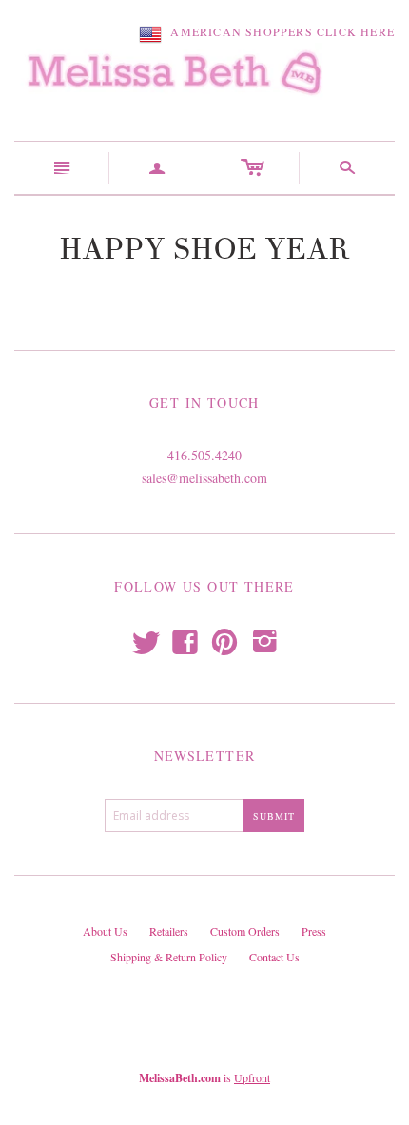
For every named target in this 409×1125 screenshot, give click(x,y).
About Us (105, 931)
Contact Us (274, 956)
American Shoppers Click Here (278, 31)
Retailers (168, 931)
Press (314, 931)
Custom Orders (245, 931)
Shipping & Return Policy (168, 956)
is (204, 1077)
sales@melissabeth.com (204, 478)
